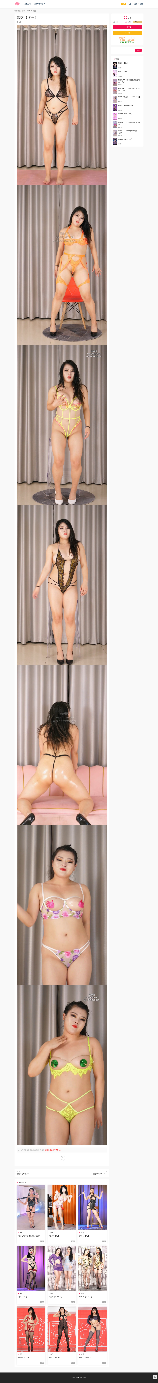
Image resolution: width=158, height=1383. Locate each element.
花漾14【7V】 (84, 1236)
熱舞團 (17, 4)
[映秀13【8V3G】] (62, 1329)
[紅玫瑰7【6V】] (62, 1207)
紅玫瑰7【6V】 (54, 1236)
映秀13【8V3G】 (55, 1357)
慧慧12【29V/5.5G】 (24, 1174)
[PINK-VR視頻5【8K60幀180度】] (31, 1207)
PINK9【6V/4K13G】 (125, 114)
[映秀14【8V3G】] (31, 1329)
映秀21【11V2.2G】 (56, 1297)
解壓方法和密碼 (39, 4)
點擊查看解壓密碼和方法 (53, 1150)
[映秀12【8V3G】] (92, 1329)
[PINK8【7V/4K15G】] (115, 141)
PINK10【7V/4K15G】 (125, 105)
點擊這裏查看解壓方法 (127, 42)
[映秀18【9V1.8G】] (92, 1268)
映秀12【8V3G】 (85, 1357)
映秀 (20, 22)
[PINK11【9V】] (115, 73)
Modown (81, 1377)
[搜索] (130, 4)
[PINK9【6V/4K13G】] (115, 116)
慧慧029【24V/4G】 (100, 1174)
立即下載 (128, 27)
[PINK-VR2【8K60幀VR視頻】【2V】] (115, 133)
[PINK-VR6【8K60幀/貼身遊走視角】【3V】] (115, 90)
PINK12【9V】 (123, 63)
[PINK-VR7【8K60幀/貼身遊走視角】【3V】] (115, 82)
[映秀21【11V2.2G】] (62, 1268)
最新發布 (28, 4)
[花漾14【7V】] (92, 1207)
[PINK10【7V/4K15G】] (115, 107)
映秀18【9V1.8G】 (86, 1297)
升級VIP (137, 22)
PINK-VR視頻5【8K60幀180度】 (29, 1236)
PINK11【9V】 (123, 71)
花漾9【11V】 (23, 1297)
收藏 (128, 33)
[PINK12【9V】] (115, 65)
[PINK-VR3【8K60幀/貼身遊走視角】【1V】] (115, 124)
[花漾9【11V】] (31, 1268)
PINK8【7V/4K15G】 (125, 139)
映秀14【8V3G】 (24, 1357)
